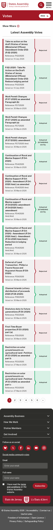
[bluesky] (5, 448)
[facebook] (20, 448)
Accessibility (32, 510)
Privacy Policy (16, 521)
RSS (43, 16)
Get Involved (10, 434)
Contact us (45, 510)
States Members (12, 428)
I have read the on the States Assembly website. (16, 488)
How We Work (11, 422)
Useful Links (26, 514)
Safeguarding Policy (34, 521)
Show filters (9, 26)
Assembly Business (14, 416)
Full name (7, 472)
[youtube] (36, 448)
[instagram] (44, 448)
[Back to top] (49, 526)
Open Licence (38, 518)
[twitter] (13, 448)
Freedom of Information (19, 518)
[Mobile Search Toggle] (41, 5)
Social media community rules (16, 454)
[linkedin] (28, 448)
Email (5, 460)
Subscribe (40, 486)
